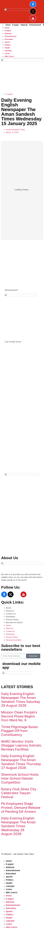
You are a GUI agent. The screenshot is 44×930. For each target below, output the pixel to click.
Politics (8, 45)
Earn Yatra (7, 544)
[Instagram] (17, 594)
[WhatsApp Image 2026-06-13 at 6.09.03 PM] (21, 295)
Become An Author (14, 623)
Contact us (11, 614)
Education (9, 39)
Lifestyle (8, 51)
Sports (7, 42)
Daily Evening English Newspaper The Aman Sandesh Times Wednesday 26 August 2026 (18, 826)
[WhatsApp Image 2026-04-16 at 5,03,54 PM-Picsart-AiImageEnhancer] (22, 475)
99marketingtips (8, 243)
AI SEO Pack (6, 81)
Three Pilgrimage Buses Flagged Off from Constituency (19, 731)
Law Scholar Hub (8, 79)
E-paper (15, 25)
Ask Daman (7, 541)
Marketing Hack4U (10, 535)
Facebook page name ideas (13, 263)
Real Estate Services (10, 84)
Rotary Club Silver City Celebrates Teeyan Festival (18, 793)
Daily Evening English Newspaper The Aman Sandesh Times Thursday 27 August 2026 (21, 762)
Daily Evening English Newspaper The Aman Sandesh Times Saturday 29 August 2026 (20, 700)
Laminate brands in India (12, 271)
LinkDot (5, 546)
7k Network (7, 538)
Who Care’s (9, 56)
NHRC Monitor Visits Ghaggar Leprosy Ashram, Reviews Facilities (21, 745)
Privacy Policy (12, 620)
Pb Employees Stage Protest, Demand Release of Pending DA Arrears (20, 807)
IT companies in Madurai (12, 266)
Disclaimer (10, 617)
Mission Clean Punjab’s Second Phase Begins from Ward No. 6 (19, 716)
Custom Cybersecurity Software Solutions (20, 87)
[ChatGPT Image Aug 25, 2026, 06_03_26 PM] (22, 60)
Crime (7, 53)
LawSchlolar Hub (9, 549)
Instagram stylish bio (10, 280)
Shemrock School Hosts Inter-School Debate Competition (20, 778)
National (24, 25)
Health (7, 48)
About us (10, 611)
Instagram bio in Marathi (12, 268)
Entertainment (35, 25)
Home (8, 25)
